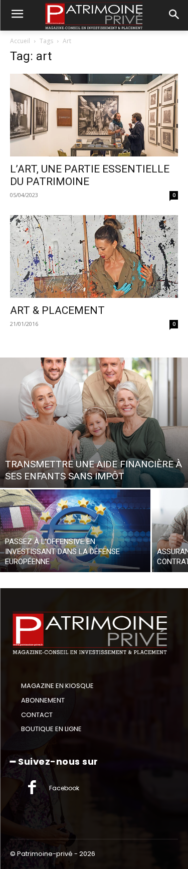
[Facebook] (32, 788)
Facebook (64, 788)
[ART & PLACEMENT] (94, 256)
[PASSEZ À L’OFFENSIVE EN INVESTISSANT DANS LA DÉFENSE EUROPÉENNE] (75, 530)
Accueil (20, 41)
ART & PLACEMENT (57, 310)
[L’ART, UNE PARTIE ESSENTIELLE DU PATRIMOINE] (94, 115)
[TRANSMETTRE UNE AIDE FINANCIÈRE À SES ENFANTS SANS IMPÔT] (94, 423)
